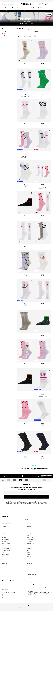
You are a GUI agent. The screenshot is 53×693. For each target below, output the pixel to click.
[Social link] (3, 580)
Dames (3, 4)
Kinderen (12, 4)
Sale (24, 36)
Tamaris (3, 560)
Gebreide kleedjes (5, 530)
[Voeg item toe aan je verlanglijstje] (31, 41)
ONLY (28, 561)
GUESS (3, 552)
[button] (36, 31)
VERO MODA (29, 558)
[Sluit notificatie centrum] (45, 4)
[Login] (42, 4)
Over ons (7, 605)
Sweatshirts (29, 528)
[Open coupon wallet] (40, 4)
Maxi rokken (4, 537)
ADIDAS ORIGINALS (30, 563)
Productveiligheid (30, 607)
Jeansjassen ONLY (5, 526)
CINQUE (28, 552)
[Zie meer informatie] (25, 66)
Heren (7, 4)
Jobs (16, 605)
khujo (3, 556)
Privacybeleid (18, 502)
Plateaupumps (4, 535)
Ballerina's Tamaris (5, 539)
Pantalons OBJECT (30, 543)
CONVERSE (29, 565)
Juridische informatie (43, 605)
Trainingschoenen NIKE (31, 539)
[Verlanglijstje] (48, 4)
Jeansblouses (4, 533)
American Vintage (5, 554)
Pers (12, 605)
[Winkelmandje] (50, 4)
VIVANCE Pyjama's (30, 537)
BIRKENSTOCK (4, 563)
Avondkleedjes (29, 526)
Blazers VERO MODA (31, 533)
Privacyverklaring (22, 605)
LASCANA (3, 558)
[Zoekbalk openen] (50, 8)
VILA (27, 550)
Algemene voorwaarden (32, 605)
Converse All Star (5, 541)
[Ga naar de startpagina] (8, 575)
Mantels (3, 528)
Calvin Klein (29, 556)
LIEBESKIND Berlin (30, 548)
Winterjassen (29, 541)
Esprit (3, 565)
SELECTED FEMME (5, 548)
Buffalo (3, 561)
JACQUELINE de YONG (6, 550)
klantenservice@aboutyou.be (28, 503)
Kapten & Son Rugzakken (6, 543)
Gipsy (28, 560)
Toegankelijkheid (22, 607)
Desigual (28, 554)
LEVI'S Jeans (29, 535)
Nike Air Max (29, 530)
